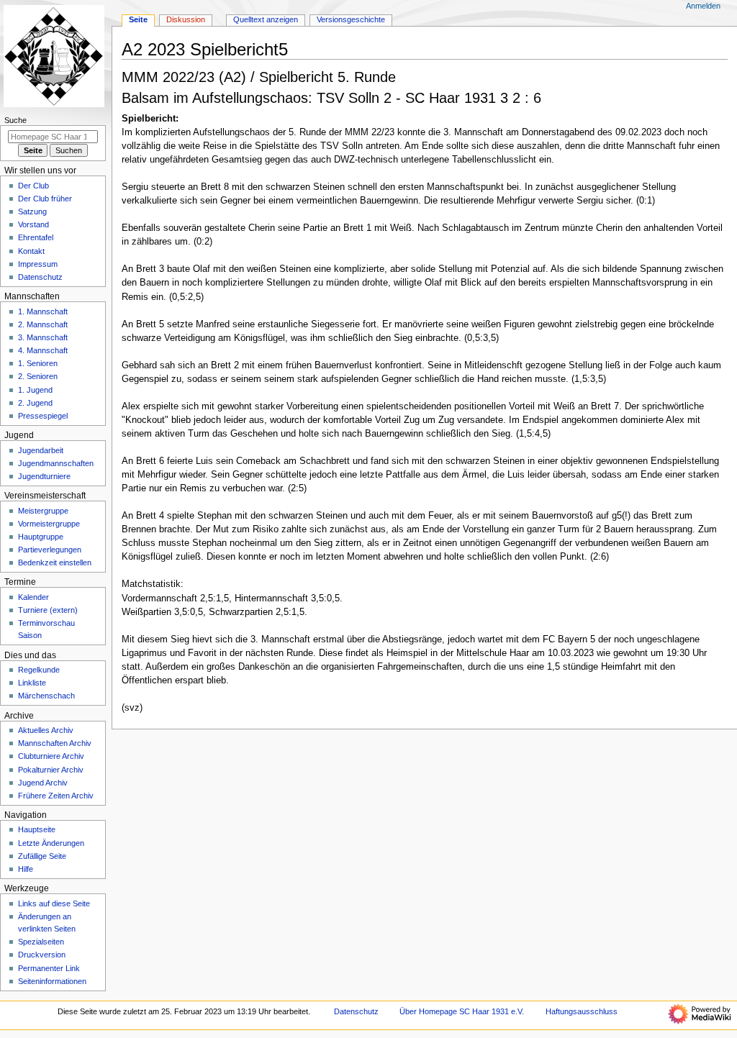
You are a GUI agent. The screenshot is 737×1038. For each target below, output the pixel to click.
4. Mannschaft (43, 350)
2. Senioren (38, 376)
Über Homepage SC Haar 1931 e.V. (461, 1011)
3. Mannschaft (43, 337)
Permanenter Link (49, 968)
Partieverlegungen (49, 549)
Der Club (33, 185)
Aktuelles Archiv (45, 730)
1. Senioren (38, 363)
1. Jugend (35, 390)
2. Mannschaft (43, 324)
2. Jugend (35, 403)
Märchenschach (46, 695)
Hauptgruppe (40, 536)
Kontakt (31, 251)
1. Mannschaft (43, 311)
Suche (15, 120)
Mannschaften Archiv (54, 743)
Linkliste (32, 682)
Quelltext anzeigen (265, 19)
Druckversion (41, 954)
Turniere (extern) (48, 610)
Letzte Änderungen (51, 843)
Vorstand (33, 224)
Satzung (32, 211)
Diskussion (185, 19)
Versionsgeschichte (351, 19)
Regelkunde (39, 669)
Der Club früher (45, 198)
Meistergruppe (43, 510)
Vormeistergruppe (49, 523)
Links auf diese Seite (54, 903)
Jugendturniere (44, 476)
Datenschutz (40, 277)
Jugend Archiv (43, 782)
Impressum (38, 264)
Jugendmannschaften (56, 463)
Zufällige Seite (42, 856)
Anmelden (703, 5)
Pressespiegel (43, 415)
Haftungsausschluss (582, 1011)
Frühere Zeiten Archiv (56, 795)
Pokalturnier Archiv (50, 769)
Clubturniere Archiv (51, 756)
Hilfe (25, 869)
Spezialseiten (41, 941)
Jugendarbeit (40, 450)
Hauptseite (36, 829)
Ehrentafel (35, 237)
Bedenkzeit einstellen (54, 562)
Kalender (33, 597)
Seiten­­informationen (52, 981)
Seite (138, 19)
